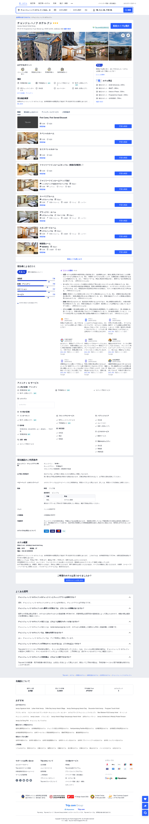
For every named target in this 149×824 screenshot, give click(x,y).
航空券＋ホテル (44, 3)
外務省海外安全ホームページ (25, 771)
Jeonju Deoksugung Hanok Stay (77, 708)
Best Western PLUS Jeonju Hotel (108, 712)
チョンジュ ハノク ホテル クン (34, 23)
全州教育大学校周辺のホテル (119, 728)
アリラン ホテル (21, 712)
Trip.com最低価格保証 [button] (102, 27)
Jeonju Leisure (35, 716)
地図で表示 (99, 101)
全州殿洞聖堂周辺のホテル (24, 732)
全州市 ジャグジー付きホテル (113, 740)
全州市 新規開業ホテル (49, 740)
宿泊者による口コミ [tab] (31, 112)
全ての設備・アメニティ (25, 93)
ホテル (72, 675)
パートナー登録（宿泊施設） (74, 775)
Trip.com (65, 675)
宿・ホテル (23, 3)
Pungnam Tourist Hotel (112, 708)
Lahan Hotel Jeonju (38, 708)
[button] (72, 3)
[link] (108, 3)
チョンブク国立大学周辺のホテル (58, 728)
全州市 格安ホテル (21, 740)
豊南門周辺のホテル (68, 732)
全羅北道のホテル (92, 675)
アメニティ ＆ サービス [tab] (50, 112)
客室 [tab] (19, 112)
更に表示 (20, 104)
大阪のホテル (41, 748)
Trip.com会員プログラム (73, 768)
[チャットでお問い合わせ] (145, 813)
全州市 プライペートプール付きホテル (90, 740)
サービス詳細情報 (21, 775)
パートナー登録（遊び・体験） (75, 781)
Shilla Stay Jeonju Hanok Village (55, 708)
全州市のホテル (105, 675)
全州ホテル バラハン (89, 716)
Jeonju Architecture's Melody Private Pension (111, 716)
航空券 (32, 3)
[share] (145, 806)
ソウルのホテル (21, 748)
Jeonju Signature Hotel (23, 708)
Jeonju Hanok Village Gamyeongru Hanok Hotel (66, 716)
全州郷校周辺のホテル (39, 728)
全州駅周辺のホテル (101, 728)
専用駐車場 (23, 390)
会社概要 (43, 765)
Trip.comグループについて (49, 781)
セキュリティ (69, 785)
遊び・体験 (64, 3)
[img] (39, 46)
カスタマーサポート (22, 765)
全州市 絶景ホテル (35, 740)
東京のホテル (31, 748)
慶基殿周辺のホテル (82, 732)
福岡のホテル (52, 748)
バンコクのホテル (105, 748)
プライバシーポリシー (48, 778)
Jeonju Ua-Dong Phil (22, 720)
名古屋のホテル (73, 748)
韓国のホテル (80, 675)
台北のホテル (117, 748)
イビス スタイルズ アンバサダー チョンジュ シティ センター (47, 712)
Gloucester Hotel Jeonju (95, 708)
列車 (54, 3)
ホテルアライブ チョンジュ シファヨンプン (82, 712)
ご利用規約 (44, 775)
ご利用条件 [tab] (66, 112)
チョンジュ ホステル (22, 716)
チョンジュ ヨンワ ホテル (38, 720)
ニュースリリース (46, 768)
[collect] (145, 799)
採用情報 (43, 771)
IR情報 (67, 765)
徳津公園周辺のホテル (23, 728)
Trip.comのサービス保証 (23, 768)
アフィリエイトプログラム (73, 771)
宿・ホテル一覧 (70, 778)
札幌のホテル (62, 748)
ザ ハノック (123, 712)
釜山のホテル (94, 748)
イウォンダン (45, 716)
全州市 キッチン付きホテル (67, 740)
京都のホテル (83, 748)
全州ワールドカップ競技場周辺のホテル (47, 732)
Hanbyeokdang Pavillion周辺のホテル (82, 728)
